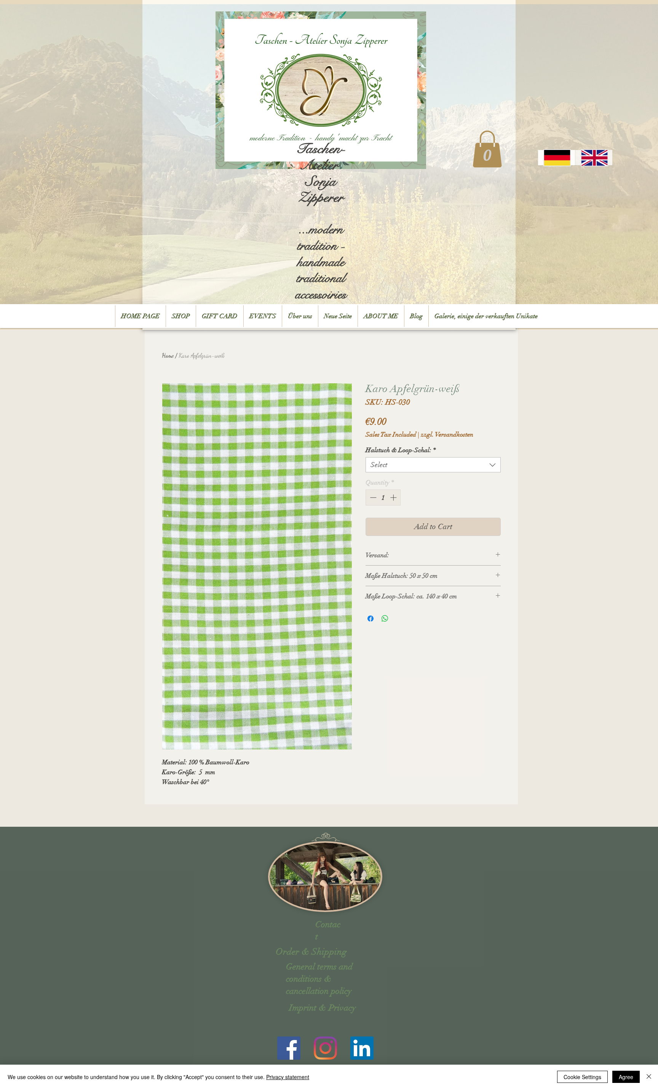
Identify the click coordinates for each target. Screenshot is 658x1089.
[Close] (648, 1077)
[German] (556, 157)
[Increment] (394, 497)
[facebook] (288, 1048)
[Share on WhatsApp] (385, 618)
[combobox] (433, 464)
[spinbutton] (383, 497)
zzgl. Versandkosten (447, 434)
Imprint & (307, 1007)
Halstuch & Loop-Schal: (401, 450)
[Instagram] (325, 1048)
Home (168, 355)
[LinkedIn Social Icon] (362, 1048)
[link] (487, 149)
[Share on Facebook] (370, 618)
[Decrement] (372, 497)
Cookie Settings (582, 1077)
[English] (593, 157)
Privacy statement (287, 1077)
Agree (626, 1077)
